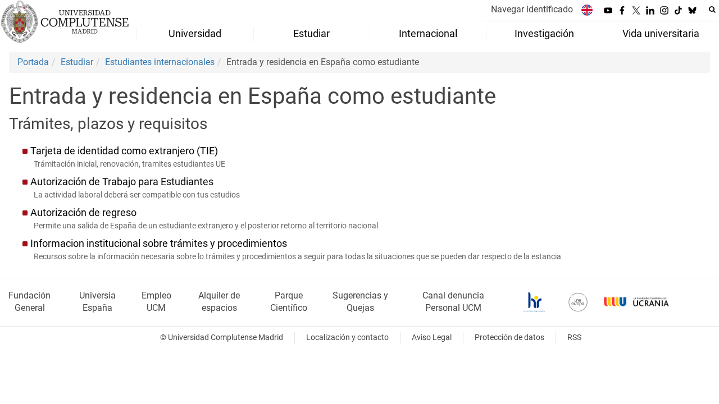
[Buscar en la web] (712, 9)
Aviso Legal (432, 337)
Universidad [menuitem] (195, 33)
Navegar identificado (532, 9)
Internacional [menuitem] (428, 33)
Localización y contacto (347, 337)
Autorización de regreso (83, 212)
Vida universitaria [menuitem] (660, 33)
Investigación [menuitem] (544, 33)
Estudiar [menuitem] (311, 33)
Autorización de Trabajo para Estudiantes (121, 181)
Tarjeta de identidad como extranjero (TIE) (124, 151)
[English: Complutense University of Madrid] (587, 10)
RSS (574, 337)
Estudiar (77, 62)
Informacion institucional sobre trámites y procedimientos (158, 243)
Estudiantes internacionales (160, 62)
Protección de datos (509, 337)
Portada (33, 62)
